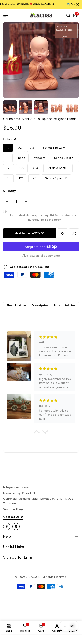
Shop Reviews (16, 305)
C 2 (21, 168)
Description (40, 305)
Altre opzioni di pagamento (41, 255)
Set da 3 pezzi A (54, 148)
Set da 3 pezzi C (58, 168)
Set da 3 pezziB (64, 158)
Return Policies (64, 305)
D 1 (8, 178)
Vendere (39, 158)
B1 (8, 158)
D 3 (34, 178)
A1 (8, 148)
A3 (32, 148)
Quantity (9, 191)
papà (21, 158)
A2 (20, 148)
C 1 (9, 168)
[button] (62, 233)
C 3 (35, 168)
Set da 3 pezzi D (56, 178)
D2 (21, 178)
